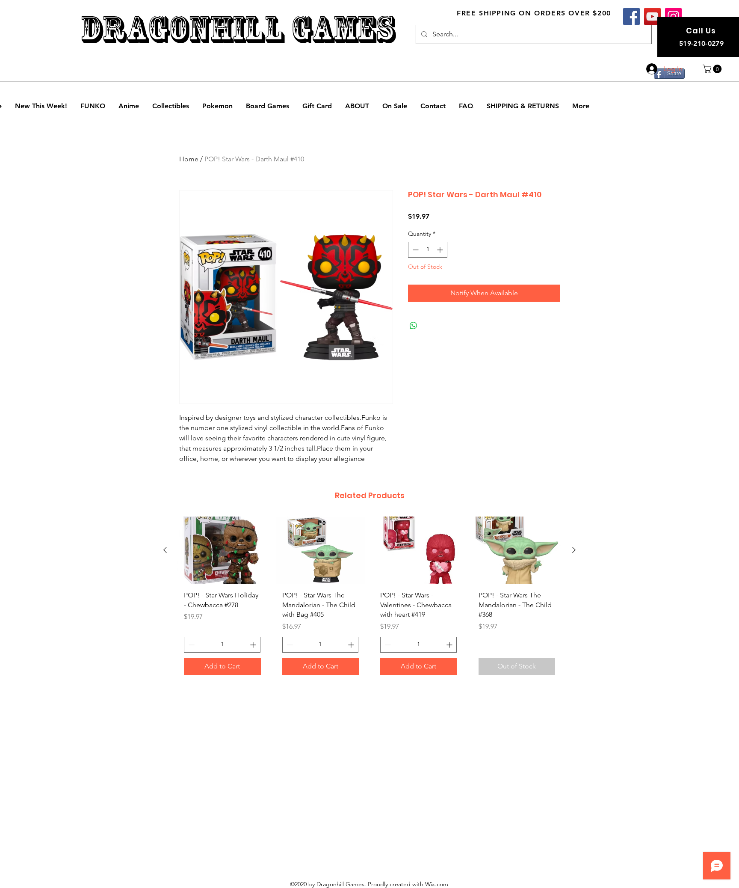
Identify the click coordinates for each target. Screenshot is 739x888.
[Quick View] (222, 550)
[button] (713, 69)
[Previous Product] (165, 550)
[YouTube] (652, 16)
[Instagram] (673, 16)
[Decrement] (414, 249)
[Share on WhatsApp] (413, 326)
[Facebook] (631, 16)
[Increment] (440, 249)
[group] (369, 598)
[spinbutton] (427, 249)
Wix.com (436, 884)
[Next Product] (574, 550)
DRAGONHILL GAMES (237, 29)
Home (188, 159)
